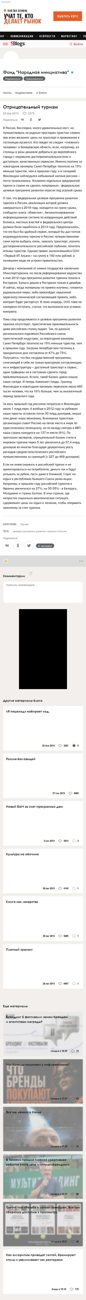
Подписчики (23, 92)
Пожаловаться (34, 79)
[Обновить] (30, 573)
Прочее (24, 524)
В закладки (45, 546)
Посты (7, 92)
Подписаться (13, 79)
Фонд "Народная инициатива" (36, 72)
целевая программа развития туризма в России (40, 531)
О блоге (41, 92)
